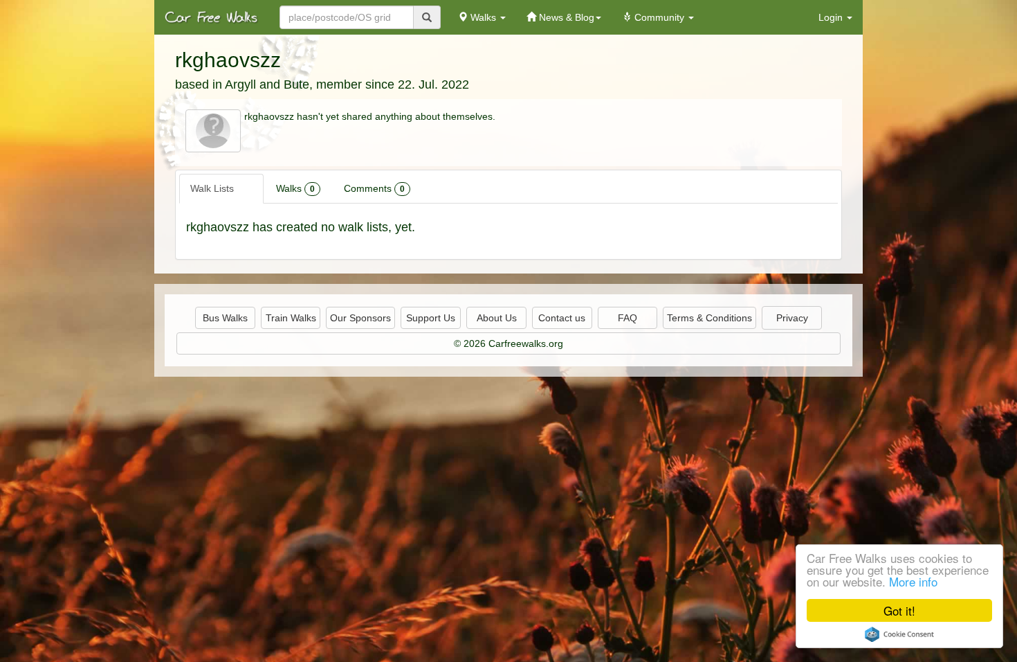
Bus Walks (225, 317)
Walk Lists (218, 188)
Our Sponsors (360, 317)
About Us (497, 317)
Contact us (561, 317)
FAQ (627, 317)
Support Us (430, 317)
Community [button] (659, 17)
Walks (295, 188)
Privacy (792, 317)
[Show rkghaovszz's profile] (213, 130)
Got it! (899, 610)
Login (831, 17)
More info (913, 581)
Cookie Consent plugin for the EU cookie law (899, 634)
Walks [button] (483, 17)
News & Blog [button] (565, 17)
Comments (374, 188)
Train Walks (291, 317)
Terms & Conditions (709, 317)
